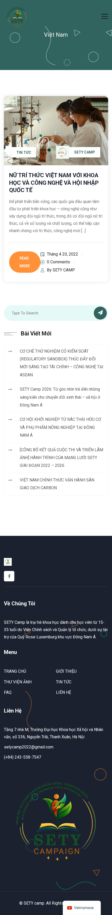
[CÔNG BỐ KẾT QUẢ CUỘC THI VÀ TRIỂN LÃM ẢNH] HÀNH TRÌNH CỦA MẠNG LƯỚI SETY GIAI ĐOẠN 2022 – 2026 (61, 457)
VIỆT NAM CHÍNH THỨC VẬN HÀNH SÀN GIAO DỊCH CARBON (57, 484)
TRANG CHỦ (15, 671)
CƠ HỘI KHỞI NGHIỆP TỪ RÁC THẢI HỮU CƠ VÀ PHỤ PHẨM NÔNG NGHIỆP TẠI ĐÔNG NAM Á (60, 427)
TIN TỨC (63, 681)
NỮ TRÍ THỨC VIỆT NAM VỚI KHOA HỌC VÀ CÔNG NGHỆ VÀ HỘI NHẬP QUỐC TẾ (54, 182)
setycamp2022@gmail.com (28, 747)
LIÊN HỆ (63, 692)
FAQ (7, 692)
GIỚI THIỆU (66, 671)
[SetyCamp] (17, 16)
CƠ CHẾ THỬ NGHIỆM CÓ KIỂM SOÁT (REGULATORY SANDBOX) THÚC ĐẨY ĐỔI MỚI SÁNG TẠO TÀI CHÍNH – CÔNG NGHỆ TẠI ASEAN (61, 363)
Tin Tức (23, 152)
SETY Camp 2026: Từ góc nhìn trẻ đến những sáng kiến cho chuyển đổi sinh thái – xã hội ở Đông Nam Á (60, 397)
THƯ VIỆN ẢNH (18, 681)
